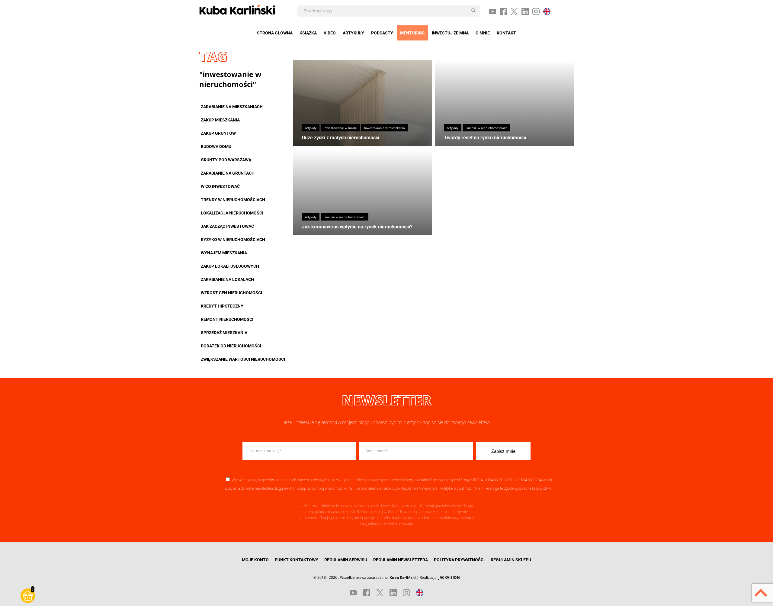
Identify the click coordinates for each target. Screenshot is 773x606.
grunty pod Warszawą (226, 159)
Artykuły (353, 33)
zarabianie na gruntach (228, 173)
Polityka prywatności (459, 559)
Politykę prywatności (456, 488)
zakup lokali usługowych (230, 266)
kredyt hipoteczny (222, 306)
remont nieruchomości (227, 319)
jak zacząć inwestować (227, 226)
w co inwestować (220, 186)
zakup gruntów (218, 133)
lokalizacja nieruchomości (232, 213)
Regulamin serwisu (345, 559)
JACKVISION (449, 577)
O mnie (483, 33)
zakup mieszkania (220, 120)
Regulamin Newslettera (419, 488)
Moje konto (255, 559)
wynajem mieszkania (224, 252)
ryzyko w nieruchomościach (233, 239)
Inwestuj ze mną (450, 33)
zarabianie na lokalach (227, 279)
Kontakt (506, 33)
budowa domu (216, 146)
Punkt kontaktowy (296, 559)
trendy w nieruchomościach (233, 199)
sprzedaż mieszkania (224, 332)
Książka (308, 33)
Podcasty (382, 33)
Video (330, 33)
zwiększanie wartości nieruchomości (243, 359)
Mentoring (412, 33)
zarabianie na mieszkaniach (232, 106)
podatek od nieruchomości (231, 345)
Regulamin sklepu (511, 559)
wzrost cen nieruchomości (231, 292)
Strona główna (275, 33)
